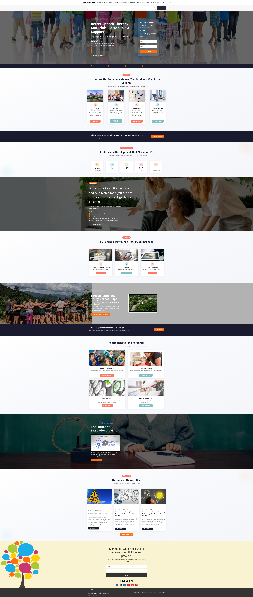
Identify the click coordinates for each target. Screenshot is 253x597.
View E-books (126, 272)
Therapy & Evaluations (115, 121)
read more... (93, 528)
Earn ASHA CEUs (157, 121)
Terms (148, 592)
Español (159, 592)
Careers (144, 592)
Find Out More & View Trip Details (100, 314)
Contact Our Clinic (158, 136)
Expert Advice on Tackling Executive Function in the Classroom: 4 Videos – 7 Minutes (126, 514)
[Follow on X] (121, 585)
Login (164, 2)
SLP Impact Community (96, 224)
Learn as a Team (136, 121)
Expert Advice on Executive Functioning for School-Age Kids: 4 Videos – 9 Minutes (153, 514)
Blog (143, 2)
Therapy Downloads (106, 375)
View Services (95, 121)
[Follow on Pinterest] (128, 585)
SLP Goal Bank (106, 405)
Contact (158, 2)
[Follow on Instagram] (132, 585)
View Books (100, 272)
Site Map (163, 592)
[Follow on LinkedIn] (124, 585)
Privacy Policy (153, 592)
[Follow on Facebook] (117, 585)
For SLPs (116, 2)
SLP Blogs (109, 47)
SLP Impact (153, 2)
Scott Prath (92, 510)
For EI (138, 2)
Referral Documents (145, 405)
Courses (147, 2)
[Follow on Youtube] (136, 585)
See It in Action (96, 460)
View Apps (151, 272)
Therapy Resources (145, 375)
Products (110, 2)
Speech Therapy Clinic (102, 2)
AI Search (162, 8)
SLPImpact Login (137, 592)
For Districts (132, 2)
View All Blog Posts (126, 534)
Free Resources (124, 2)
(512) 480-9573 (93, 595)
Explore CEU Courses (98, 55)
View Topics (159, 329)
